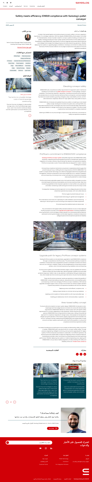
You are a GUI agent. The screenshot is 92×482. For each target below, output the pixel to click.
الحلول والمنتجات (41, 6)
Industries (32, 6)
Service (26, 6)
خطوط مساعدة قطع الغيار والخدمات (80, 461)
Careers (5, 6)
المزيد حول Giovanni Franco (24, 47)
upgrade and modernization (66, 210)
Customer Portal (43, 464)
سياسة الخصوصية (57, 479)
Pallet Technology (63, 458)
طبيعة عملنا (45, 458)
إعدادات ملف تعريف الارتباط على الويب (42, 479)
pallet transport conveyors (64, 91)
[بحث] (3, 2)
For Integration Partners (62, 464)
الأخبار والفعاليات (44, 461)
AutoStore (65, 461)
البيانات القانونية (67, 479)
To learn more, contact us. (73, 341)
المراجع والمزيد (18, 6)
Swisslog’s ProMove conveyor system (52, 157)
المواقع (87, 458)
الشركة (11, 6)
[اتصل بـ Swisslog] (10, 2)
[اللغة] (7, 2)
